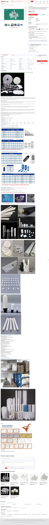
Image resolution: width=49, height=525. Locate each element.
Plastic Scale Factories (24, 514)
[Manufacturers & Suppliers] (5, 1)
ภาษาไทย (36, 520)
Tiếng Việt (41, 520)
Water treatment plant (38, 504)
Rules (47, 3)
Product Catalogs (11, 502)
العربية (28, 520)
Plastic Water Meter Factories (17, 514)
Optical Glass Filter (38, 514)
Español (10, 520)
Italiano (21, 520)
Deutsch (23, 520)
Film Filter (29, 514)
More (1, 517)
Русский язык (18, 520)
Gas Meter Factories (10, 514)
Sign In (29, 51)
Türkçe (38, 520)
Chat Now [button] (44, 14)
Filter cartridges (2, 504)
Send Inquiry (33, 14)
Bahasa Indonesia (44, 520)
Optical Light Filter (44, 514)
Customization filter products (27, 504)
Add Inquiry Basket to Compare (14, 27)
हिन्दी (34, 520)
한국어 (30, 520)
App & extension (39, 3)
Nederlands (26, 520)
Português (13, 520)
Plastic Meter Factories (3, 514)
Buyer (31, 3)
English (7, 520)
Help (35, 3)
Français (15, 520)
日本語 (32, 520)
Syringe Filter (33, 514)
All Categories (3, 3)
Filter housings (14, 504)
